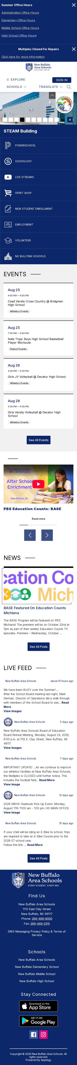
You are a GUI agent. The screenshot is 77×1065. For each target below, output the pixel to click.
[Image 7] (39, 120)
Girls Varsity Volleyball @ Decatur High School (34, 414)
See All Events (38, 440)
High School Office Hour (18, 35)
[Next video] (47, 535)
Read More (47, 780)
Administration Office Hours (20, 12)
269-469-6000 (42, 918)
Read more (38, 518)
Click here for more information (23, 57)
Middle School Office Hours (20, 28)
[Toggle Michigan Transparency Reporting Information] (52, 95)
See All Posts (38, 646)
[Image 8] (45, 120)
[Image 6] (34, 120)
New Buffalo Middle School (36, 974)
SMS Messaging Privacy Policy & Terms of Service (37, 933)
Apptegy (46, 1059)
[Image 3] (16, 120)
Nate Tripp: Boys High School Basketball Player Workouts (35, 340)
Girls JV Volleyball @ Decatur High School (38, 376)
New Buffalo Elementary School (37, 967)
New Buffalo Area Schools (36, 959)
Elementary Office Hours (18, 20)
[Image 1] (5, 120)
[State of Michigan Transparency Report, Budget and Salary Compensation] (64, 102)
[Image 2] (11, 120)
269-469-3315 (40, 923)
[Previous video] (30, 535)
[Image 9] (51, 120)
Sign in (62, 80)
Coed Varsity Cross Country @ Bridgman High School (35, 303)
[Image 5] (28, 120)
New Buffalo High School (36, 981)
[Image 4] (22, 120)
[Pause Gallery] (70, 120)
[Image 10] (56, 120)
